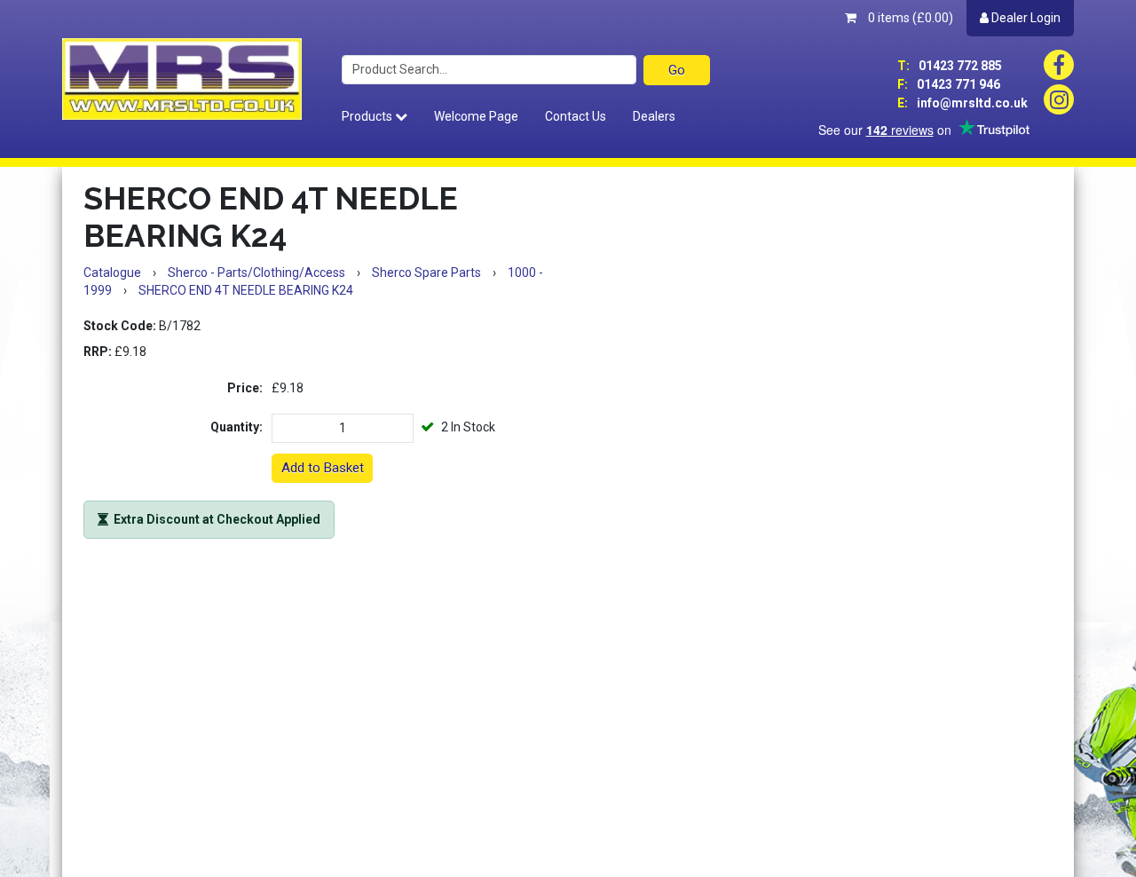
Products (368, 116)
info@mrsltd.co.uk (962, 103)
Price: (245, 388)
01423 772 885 (949, 66)
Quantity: (236, 427)
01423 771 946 (948, 84)
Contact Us (575, 116)
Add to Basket (322, 468)
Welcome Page (476, 116)
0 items (909, 18)
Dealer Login (1025, 18)
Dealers (654, 116)
